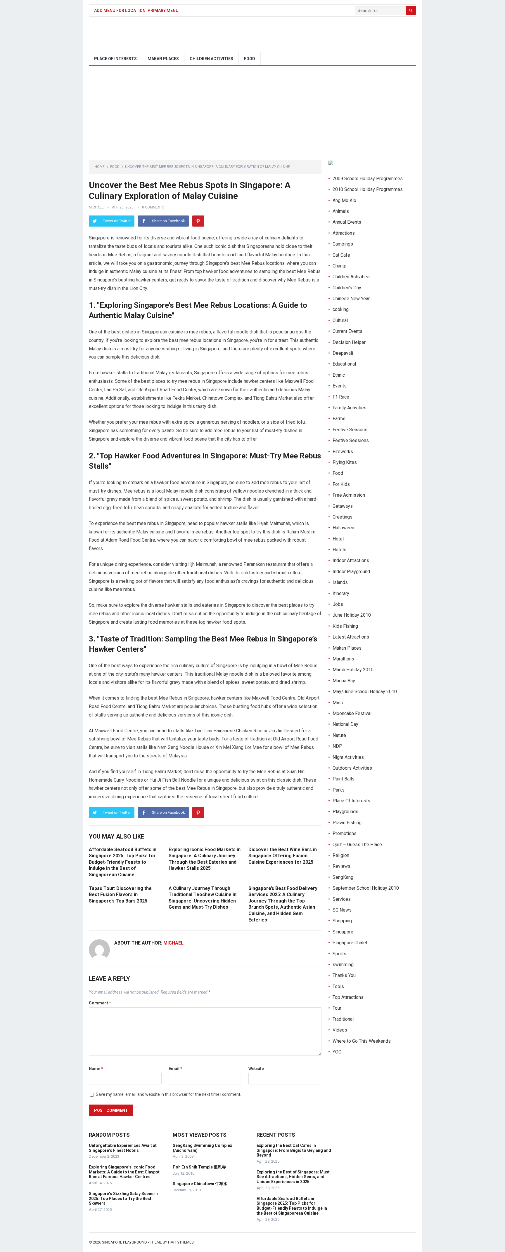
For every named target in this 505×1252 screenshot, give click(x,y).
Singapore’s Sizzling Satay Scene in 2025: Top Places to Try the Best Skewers (123, 1198)
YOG (337, 1052)
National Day (345, 724)
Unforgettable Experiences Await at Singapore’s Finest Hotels (123, 1148)
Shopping (342, 921)
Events (340, 386)
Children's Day (347, 288)
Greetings (342, 517)
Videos (340, 1030)
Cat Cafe (341, 255)
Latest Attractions (351, 637)
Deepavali (343, 353)
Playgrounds (345, 811)
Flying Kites (345, 462)
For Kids (341, 484)
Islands (340, 582)
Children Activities (211, 58)
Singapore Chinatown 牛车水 (200, 1183)
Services (342, 899)
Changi (339, 266)
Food (249, 58)
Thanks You (344, 975)
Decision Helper (349, 342)
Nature (339, 735)
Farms (339, 418)
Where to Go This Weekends (362, 1041)
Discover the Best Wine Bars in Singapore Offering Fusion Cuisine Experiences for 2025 (282, 856)
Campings (343, 244)
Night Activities (348, 757)
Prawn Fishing (347, 822)
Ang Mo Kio (344, 200)
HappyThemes (181, 1242)
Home (100, 167)
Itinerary (341, 593)
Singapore (343, 932)
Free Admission (349, 495)
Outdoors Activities (352, 768)
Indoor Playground (351, 571)
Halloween (343, 528)
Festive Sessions (351, 440)
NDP (337, 746)
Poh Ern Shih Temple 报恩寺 (199, 1167)
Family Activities (349, 408)
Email (175, 1068)
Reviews (341, 866)
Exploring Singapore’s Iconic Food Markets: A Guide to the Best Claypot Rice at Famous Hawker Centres (124, 1172)
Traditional (343, 1019)
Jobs (338, 604)
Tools (338, 986)
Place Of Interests (115, 58)
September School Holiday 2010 (366, 888)
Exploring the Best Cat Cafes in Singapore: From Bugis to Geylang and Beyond (294, 1150)
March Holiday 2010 (353, 669)
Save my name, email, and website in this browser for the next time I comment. (168, 1094)
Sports (339, 954)
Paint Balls (343, 779)
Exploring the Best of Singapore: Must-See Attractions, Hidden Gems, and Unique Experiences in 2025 (294, 1177)
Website (256, 1068)
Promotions (345, 833)
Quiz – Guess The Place (357, 844)
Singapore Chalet (350, 942)
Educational (344, 364)
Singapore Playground (124, 1242)
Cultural (340, 320)
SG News (342, 910)
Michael (96, 207)
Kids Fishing (345, 626)
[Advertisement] (252, 110)
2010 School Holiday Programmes (368, 189)
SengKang (343, 877)
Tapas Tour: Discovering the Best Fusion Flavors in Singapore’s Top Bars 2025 (120, 895)
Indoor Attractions (351, 560)
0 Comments (153, 207)
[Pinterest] (198, 221)
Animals (341, 211)
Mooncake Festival (352, 713)
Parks (339, 790)
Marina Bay (344, 681)
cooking (341, 309)
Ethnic (339, 375)
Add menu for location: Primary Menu (136, 10)
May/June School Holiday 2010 (365, 691)
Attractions (344, 233)
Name (96, 1068)
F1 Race (341, 397)
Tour (337, 1008)
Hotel (338, 539)
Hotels (339, 549)
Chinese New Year (351, 298)
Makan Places (163, 58)
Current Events (347, 331)
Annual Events (347, 222)
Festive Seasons (350, 429)
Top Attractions (348, 997)
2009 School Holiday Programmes (368, 178)
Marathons (343, 659)
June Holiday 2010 (352, 615)
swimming (343, 964)
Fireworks (343, 451)
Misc (338, 702)
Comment (100, 1003)
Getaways (343, 506)
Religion (341, 855)
